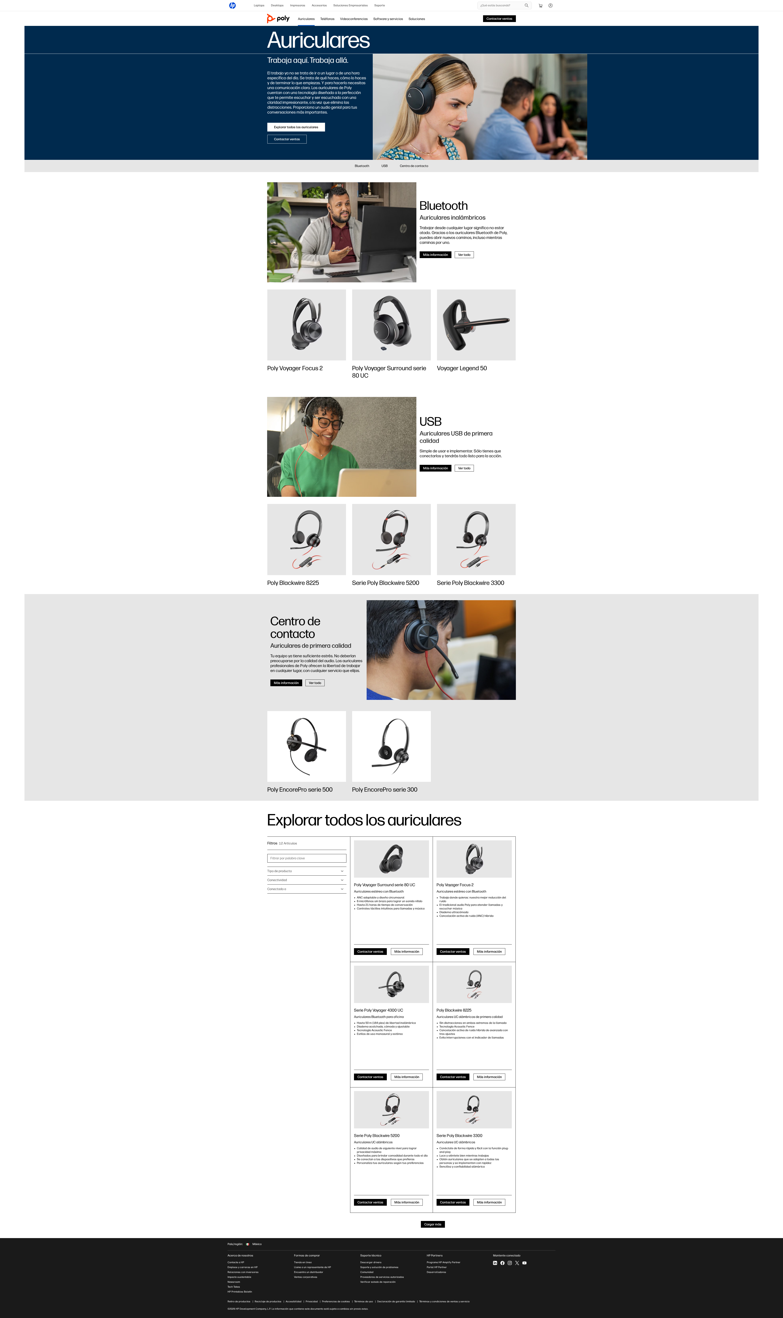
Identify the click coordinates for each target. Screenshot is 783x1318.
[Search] (526, 5)
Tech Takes (234, 1286)
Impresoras (297, 5)
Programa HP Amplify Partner (443, 1262)
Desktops (277, 5)
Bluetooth (362, 166)
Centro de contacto (414, 166)
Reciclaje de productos (268, 1301)
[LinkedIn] (495, 1263)
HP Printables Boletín (240, 1291)
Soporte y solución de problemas (379, 1267)
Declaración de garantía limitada (396, 1301)
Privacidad (312, 1301)
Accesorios (319, 5)
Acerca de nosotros (240, 1255)
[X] (517, 1263)
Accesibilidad (293, 1301)
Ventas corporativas (305, 1277)
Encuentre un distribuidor (308, 1272)
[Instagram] (510, 1263)
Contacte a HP (236, 1262)
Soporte (379, 5)
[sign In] (550, 5)
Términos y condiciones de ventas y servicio (444, 1301)
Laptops (259, 5)
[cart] (541, 5)
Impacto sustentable (239, 1277)
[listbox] (306, 871)
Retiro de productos (239, 1301)
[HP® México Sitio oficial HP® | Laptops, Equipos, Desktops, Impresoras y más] (232, 5)
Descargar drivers (371, 1262)
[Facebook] (502, 1263)
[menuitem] (259, 5)
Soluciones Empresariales (350, 5)
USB (385, 166)
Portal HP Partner (437, 1267)
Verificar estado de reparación (378, 1281)
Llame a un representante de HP (312, 1267)
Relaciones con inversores (243, 1272)
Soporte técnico (370, 1255)
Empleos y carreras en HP (243, 1267)
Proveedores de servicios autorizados (382, 1277)
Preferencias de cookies (336, 1301)
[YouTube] (524, 1263)
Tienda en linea (303, 1262)
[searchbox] (501, 5)
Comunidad (366, 1272)
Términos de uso (363, 1301)
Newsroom (234, 1281)
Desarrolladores (436, 1272)
